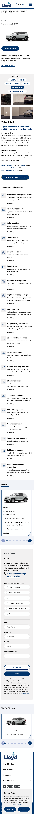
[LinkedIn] (11, 788)
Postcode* (8, 632)
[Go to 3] (14, 540)
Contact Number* (10, 651)
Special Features (12, 84)
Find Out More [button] (16, 804)
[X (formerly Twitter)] (15, 788)
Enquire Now (17, 87)
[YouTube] (18, 788)
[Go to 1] (7, 540)
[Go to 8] (29, 743)
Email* (6, 642)
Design (22, 80)
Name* (6, 622)
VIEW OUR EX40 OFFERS (15, 177)
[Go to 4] (17, 540)
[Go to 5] (20, 540)
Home (4, 11)
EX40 (3, 13)
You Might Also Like (17, 91)
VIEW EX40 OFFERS (8, 65)
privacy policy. (25, 693)
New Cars (13, 11)
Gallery (13, 80)
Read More (10, 203)
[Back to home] (6, 5)
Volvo (23, 11)
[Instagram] (8, 788)
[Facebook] (4, 788)
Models (26, 84)
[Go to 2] (10, 540)
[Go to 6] (24, 540)
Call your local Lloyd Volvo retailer (17, 575)
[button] (10, 809)
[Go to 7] (27, 540)
